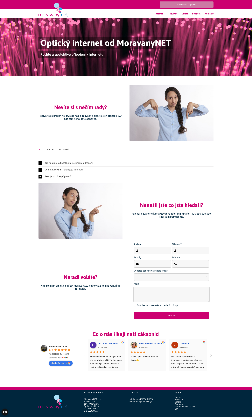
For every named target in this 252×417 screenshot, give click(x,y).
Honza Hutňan (105, 343)
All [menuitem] (39, 149)
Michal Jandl (186, 343)
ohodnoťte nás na (59, 362)
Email (137, 257)
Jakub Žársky (145, 343)
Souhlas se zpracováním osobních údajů (157, 305)
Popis (136, 283)
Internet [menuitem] (50, 149)
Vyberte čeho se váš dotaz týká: (151, 270)
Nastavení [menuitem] (63, 149)
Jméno (138, 244)
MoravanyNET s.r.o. (58, 346)
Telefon (176, 257)
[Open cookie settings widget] (4, 412)
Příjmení (177, 244)
